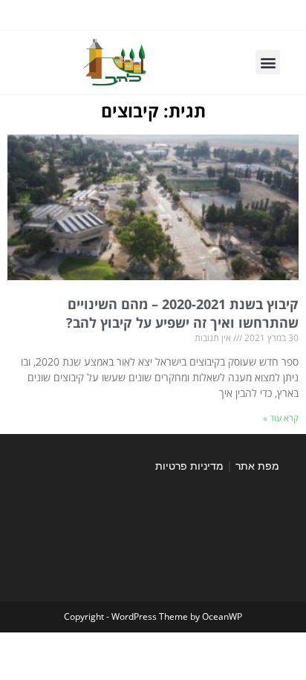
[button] (267, 62)
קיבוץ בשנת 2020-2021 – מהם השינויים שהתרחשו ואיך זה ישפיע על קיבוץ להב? (182, 313)
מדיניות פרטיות (189, 466)
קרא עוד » (281, 418)
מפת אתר (257, 466)
